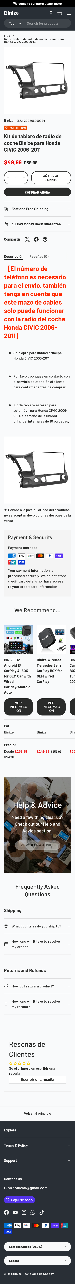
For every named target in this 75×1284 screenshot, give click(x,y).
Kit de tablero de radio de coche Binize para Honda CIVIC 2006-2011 (34, 40)
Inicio (8, 36)
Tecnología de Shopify (38, 1273)
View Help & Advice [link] (38, 845)
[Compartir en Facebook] (36, 239)
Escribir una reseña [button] (37, 1080)
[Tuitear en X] (27, 239)
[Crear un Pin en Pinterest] (45, 239)
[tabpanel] (37, 393)
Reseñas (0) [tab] (38, 256)
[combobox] (37, 23)
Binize (8, 120)
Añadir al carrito (51, 178)
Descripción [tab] (13, 256)
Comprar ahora (37, 192)
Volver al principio (37, 1113)
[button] (59, 13)
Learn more (53, 3)
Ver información (18, 706)
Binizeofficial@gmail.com (26, 1188)
